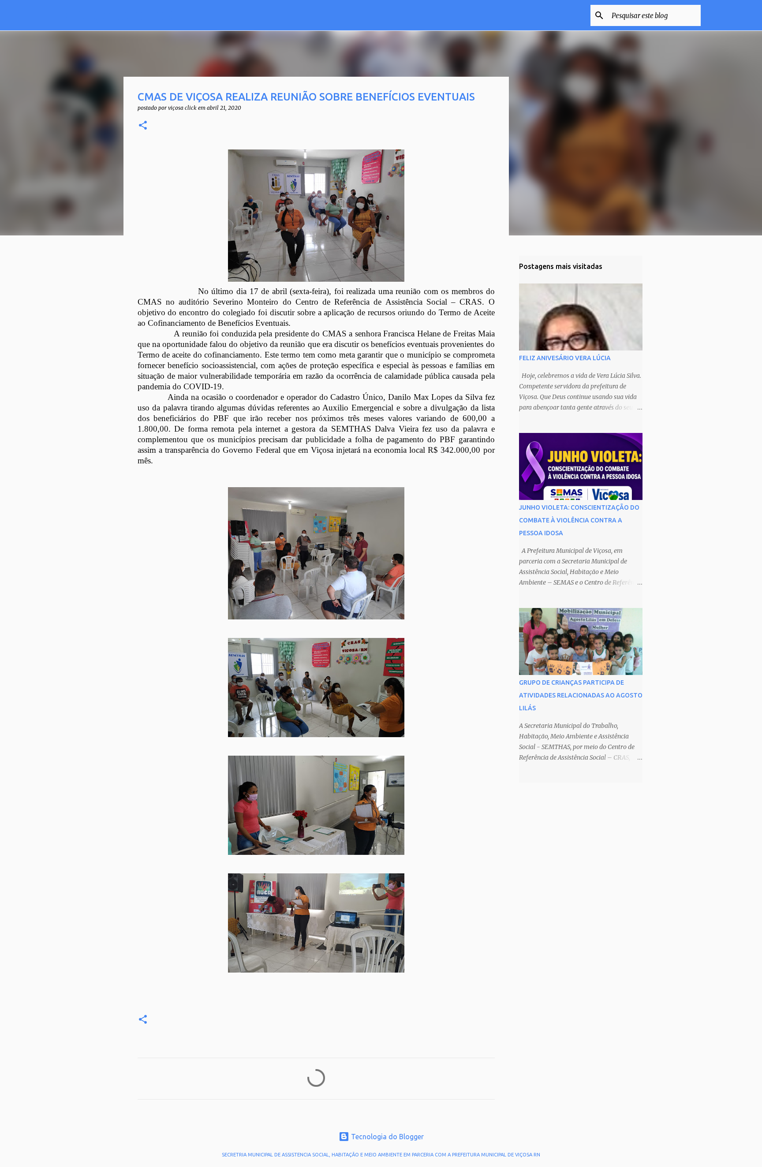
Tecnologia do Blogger (386, 1137)
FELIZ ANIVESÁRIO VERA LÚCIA (565, 358)
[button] (143, 126)
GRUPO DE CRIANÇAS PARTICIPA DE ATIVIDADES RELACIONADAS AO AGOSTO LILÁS (580, 695)
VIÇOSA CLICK (125, 15)
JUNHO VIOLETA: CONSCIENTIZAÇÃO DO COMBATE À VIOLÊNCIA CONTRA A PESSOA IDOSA (579, 520)
